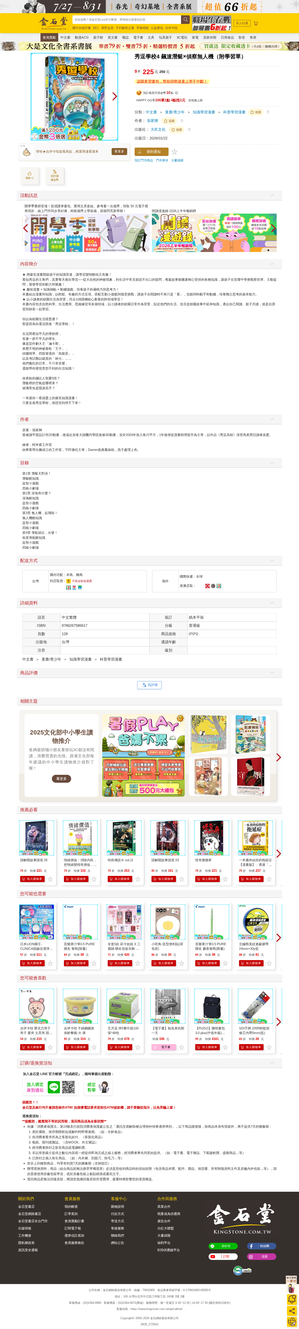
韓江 (96, 28)
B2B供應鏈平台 (168, 1250)
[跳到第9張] (113, 137)
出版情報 (24, 1228)
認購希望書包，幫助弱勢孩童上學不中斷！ (172, 81)
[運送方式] (292, 1322)
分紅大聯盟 (165, 1228)
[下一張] (115, 96)
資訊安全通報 (28, 1250)
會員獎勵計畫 (74, 1221)
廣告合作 (164, 1221)
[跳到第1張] (88, 137)
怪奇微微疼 (203, 860)
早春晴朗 (142, 28)
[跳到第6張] (104, 137)
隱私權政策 (26, 1243)
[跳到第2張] (91, 137)
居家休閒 (209, 37)
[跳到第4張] (97, 137)
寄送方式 (117, 1221)
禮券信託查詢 (74, 1235)
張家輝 (152, 121)
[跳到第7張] (107, 137)
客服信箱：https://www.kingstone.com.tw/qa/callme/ (149, 1309)
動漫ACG (82, 37)
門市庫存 (162, 160)
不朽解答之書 (125, 28)
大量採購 (177, 160)
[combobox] (126, 19)
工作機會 (24, 1235)
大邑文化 (159, 129)
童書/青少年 (175, 112)
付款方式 (117, 1214)
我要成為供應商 (168, 1214)
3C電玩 (182, 37)
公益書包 (157, 28)
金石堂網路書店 (29, 1214)
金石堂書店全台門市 (33, 1221)
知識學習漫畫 (204, 112)
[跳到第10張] (116, 137)
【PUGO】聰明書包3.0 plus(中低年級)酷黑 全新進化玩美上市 (210, 1032)
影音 (242, 37)
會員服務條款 (74, 1243)
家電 (195, 37)
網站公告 (117, 1243)
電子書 (138, 37)
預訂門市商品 (144, 160)
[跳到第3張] (94, 137)
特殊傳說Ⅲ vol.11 (120, 860)
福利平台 (164, 1243)
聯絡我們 (117, 1235)
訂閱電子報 (73, 1228)
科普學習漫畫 (234, 112)
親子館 (98, 37)
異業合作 (164, 1206)
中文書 (65, 37)
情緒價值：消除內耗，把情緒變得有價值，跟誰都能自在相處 (80, 864)
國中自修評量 (81, 28)
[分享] (292, 1311)
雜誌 (125, 37)
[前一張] (34, 96)
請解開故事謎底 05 (33, 860)
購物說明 (117, 1206)
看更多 (119, 151)
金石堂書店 (26, 1206)
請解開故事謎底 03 (165, 860)
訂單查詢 (71, 1214)
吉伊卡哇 (171, 28)
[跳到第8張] (110, 137)
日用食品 (227, 37)
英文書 (113, 37)
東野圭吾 (107, 28)
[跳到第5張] (101, 137)
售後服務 (117, 1228)
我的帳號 (71, 1206)
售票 (253, 37)
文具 (151, 37)
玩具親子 (165, 37)
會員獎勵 (49, 37)
